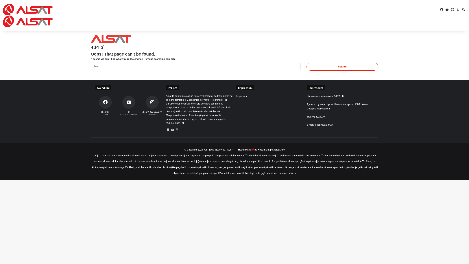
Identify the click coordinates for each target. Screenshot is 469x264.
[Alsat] (28, 15)
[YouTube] (172, 130)
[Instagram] (177, 130)
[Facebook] (168, 130)
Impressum (242, 96)
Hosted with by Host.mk (252, 149)
